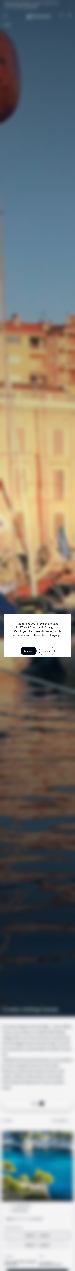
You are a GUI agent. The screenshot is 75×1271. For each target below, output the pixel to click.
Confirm (28, 650)
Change (47, 650)
